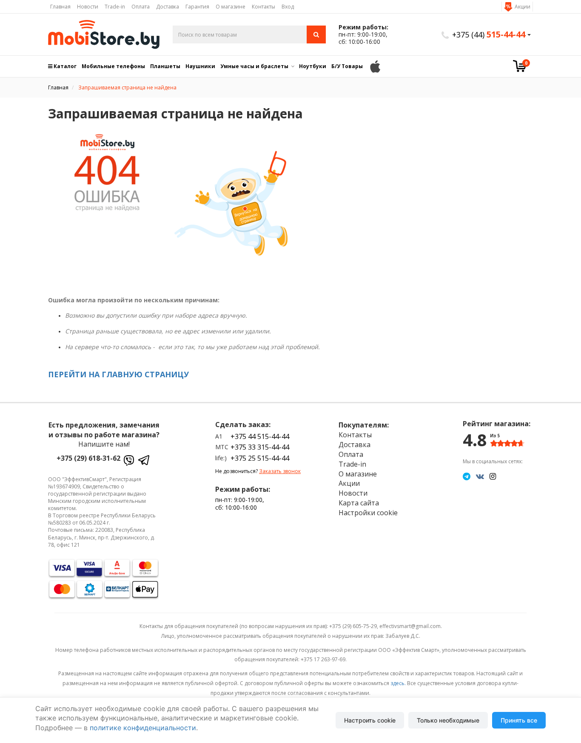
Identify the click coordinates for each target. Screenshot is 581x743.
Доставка (167, 6)
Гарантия (197, 6)
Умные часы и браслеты (254, 66)
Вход (288, 6)
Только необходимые (448, 720)
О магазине (230, 6)
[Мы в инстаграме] (493, 476)
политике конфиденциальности (143, 727)
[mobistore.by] (104, 34)
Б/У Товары (347, 66)
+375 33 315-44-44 (260, 447)
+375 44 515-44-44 (260, 436)
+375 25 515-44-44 (260, 458)
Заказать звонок (280, 471)
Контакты (263, 6)
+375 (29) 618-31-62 (88, 458)
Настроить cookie (370, 720)
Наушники (200, 66)
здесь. (398, 683)
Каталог (64, 66)
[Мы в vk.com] (480, 476)
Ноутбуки (312, 66)
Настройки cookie (368, 512)
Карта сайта (359, 503)
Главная (60, 6)
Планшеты (165, 66)
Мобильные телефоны (113, 66)
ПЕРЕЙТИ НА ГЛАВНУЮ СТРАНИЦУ (118, 374)
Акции (522, 6)
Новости (87, 6)
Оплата (140, 6)
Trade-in (115, 6)
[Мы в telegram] (466, 476)
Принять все (519, 720)
